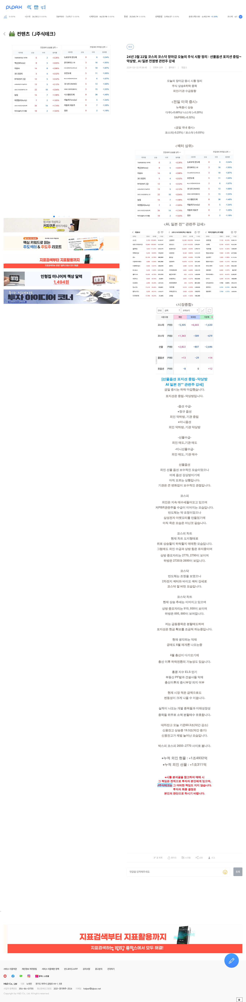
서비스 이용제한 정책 (50, 969)
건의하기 (111, 969)
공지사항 (86, 969)
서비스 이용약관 (10, 969)
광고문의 (98, 969)
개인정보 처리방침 (29, 969)
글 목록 (159, 857)
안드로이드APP (71, 969)
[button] (54, 216)
